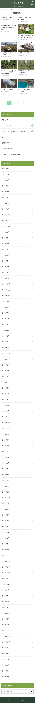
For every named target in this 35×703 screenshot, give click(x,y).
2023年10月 (6, 365)
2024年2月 (5, 342)
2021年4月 (5, 538)
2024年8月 (5, 307)
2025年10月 (6, 226)
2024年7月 (5, 313)
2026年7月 (5, 174)
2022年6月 (5, 457)
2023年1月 (5, 417)
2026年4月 (5, 192)
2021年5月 (5, 532)
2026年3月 (5, 197)
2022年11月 (6, 428)
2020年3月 (5, 613)
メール (4, 137)
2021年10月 (6, 503)
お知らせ (5, 120)
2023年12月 (6, 353)
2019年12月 (6, 630)
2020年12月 (6, 561)
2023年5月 (5, 394)
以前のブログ (6, 143)
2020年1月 (5, 625)
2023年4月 (5, 399)
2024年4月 (5, 330)
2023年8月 (5, 376)
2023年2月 (5, 411)
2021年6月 (5, 526)
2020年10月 (6, 573)
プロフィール (6, 125)
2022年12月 (6, 422)
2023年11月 (6, 359)
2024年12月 (6, 284)
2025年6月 (5, 249)
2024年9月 (5, 301)
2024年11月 (6, 290)
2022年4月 (5, 469)
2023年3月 (5, 405)
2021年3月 (5, 544)
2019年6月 (5, 665)
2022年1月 (5, 486)
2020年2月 (5, 619)
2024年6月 (5, 319)
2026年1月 (5, 209)
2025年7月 (5, 244)
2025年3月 (5, 267)
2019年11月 (6, 636)
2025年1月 (5, 278)
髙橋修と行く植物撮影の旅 (11, 154)
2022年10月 (6, 434)
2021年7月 (5, 521)
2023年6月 (5, 388)
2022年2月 (5, 480)
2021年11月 (6, 498)
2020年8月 (5, 584)
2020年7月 (5, 590)
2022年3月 (5, 475)
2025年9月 (5, 232)
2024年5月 (5, 324)
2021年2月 (5, 550)
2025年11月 (6, 220)
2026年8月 (5, 168)
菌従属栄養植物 (7, 149)
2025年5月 (5, 255)
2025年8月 (5, 238)
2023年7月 (5, 382)
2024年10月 (6, 295)
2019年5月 (5, 671)
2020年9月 (5, 578)
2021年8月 (5, 515)
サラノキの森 (17, 3)
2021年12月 (6, 492)
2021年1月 (5, 555)
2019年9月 (5, 648)
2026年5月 (5, 186)
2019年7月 (5, 659)
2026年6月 (5, 180)
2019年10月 (6, 642)
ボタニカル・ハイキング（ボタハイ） (15, 131)
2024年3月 (5, 336)
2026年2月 (5, 203)
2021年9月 (5, 509)
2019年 (8, 9)
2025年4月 (5, 261)
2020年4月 (5, 607)
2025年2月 (5, 272)
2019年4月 (5, 677)
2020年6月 (5, 596)
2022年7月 (5, 451)
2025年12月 (6, 215)
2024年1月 (5, 347)
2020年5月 (5, 602)
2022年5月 (5, 463)
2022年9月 (5, 440)
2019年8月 (5, 653)
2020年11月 (6, 567)
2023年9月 (5, 371)
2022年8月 (5, 446)
